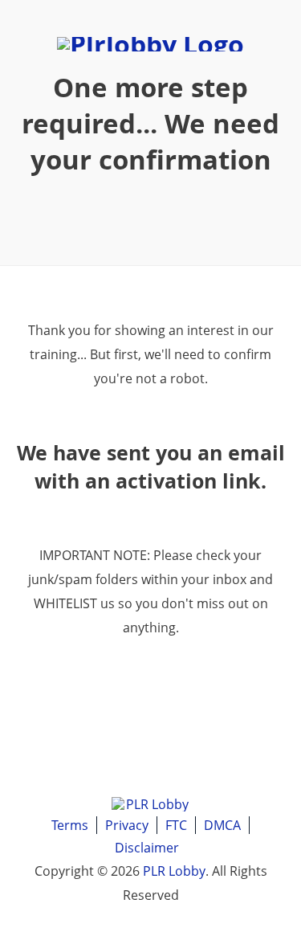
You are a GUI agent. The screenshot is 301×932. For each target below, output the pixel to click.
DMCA (222, 825)
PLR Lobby (174, 871)
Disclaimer (147, 847)
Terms (69, 825)
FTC (176, 825)
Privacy (126, 825)
